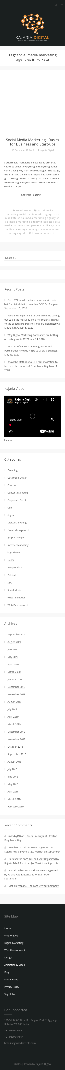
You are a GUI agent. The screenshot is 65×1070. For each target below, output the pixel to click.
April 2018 (13, 791)
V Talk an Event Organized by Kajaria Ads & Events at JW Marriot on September (31, 874)
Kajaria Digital (47, 150)
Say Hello (9, 994)
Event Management (18, 530)
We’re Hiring (11, 979)
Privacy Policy (11, 986)
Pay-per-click (15, 567)
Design (8, 957)
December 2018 (16, 731)
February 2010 (16, 806)
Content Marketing (18, 492)
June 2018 (13, 776)
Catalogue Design (17, 477)
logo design (14, 552)
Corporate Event (17, 500)
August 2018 (14, 761)
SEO (10, 582)
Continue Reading (31, 194)
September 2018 (17, 754)
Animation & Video (14, 964)
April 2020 (13, 664)
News (11, 560)
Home (7, 928)
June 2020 (13, 649)
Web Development (18, 605)
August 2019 (14, 701)
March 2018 (14, 799)
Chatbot (12, 485)
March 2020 (14, 671)
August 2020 (14, 641)
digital (11, 515)
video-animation (17, 597)
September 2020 (17, 634)
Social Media (24, 210)
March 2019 (14, 724)
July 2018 (12, 769)
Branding (13, 470)
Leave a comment (43, 233)
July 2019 (12, 709)
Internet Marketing (18, 545)
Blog (7, 972)
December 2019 (16, 686)
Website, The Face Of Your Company (38, 885)
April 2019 (13, 716)
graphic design (16, 537)
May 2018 (13, 784)
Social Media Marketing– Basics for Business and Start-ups (32, 141)
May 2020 (13, 656)
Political (12, 575)
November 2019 (16, 694)
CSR (10, 507)
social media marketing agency (37, 217)
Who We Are (11, 935)
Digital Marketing (17, 522)
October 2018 (15, 746)
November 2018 (16, 739)
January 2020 (15, 679)
